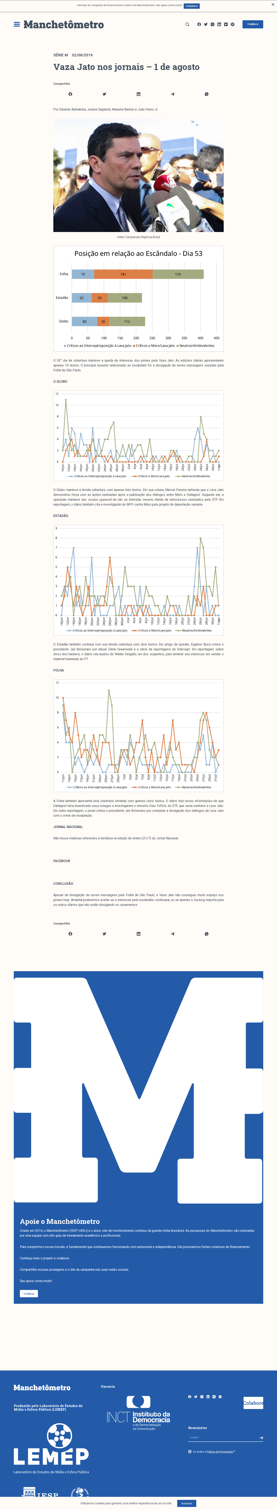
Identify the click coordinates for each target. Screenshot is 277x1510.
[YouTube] (226, 24)
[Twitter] (206, 24)
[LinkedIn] (219, 24)
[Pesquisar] (187, 24)
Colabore (192, 6)
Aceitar (186, 1503)
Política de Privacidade (220, 1451)
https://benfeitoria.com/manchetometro (98, 1258)
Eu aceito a (213, 1451)
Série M (60, 55)
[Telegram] (173, 94)
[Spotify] (232, 24)
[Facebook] (199, 24)
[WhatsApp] (207, 94)
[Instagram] (212, 24)
